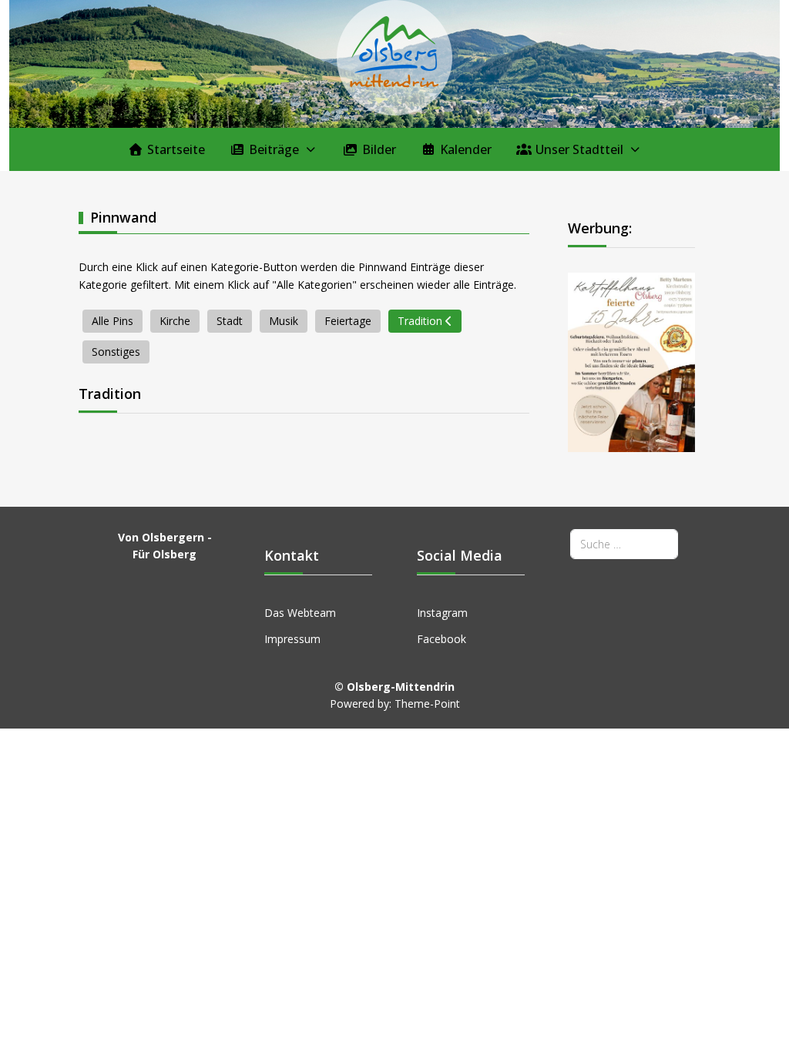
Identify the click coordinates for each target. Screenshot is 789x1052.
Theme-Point (427, 703)
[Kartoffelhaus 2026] (631, 361)
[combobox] (624, 544)
